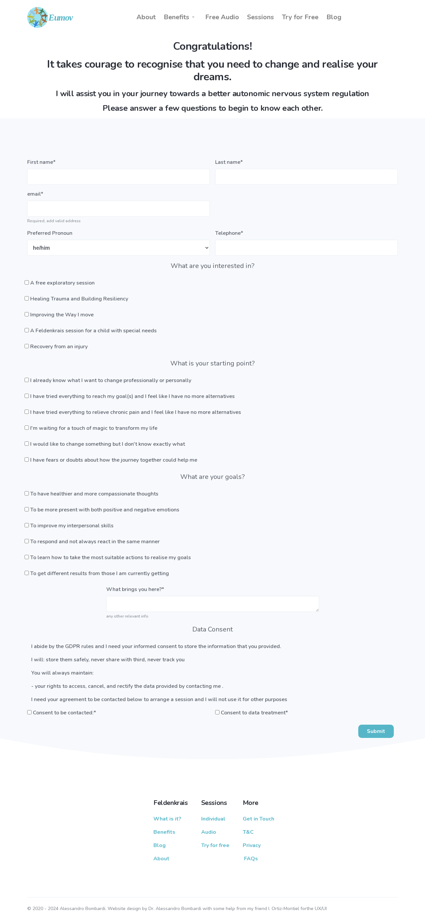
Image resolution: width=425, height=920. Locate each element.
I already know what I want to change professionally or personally (110, 380)
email (35, 194)
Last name (229, 162)
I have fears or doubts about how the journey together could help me (113, 460)
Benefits (164, 832)
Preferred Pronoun (49, 233)
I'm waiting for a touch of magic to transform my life (93, 428)
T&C (248, 832)
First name (41, 162)
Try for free (215, 845)
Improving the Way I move (62, 314)
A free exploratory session (62, 283)
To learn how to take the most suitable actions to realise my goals (110, 557)
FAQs (251, 858)
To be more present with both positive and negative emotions (104, 509)
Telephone (229, 233)
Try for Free (300, 17)
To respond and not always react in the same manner (95, 541)
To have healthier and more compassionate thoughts (94, 493)
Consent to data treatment (254, 712)
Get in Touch (258, 818)
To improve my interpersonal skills (72, 525)
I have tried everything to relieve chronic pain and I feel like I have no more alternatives (135, 412)
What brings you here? (135, 589)
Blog (333, 17)
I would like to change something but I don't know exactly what (107, 444)
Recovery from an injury (59, 346)
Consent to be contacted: (64, 712)
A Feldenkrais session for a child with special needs (93, 330)
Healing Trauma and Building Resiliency (79, 298)
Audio (208, 832)
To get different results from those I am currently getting (99, 573)
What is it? (167, 818)
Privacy (252, 845)
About (146, 17)
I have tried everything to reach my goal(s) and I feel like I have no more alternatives (132, 396)
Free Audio (222, 17)
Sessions (260, 17)
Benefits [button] (176, 17)
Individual (213, 818)
